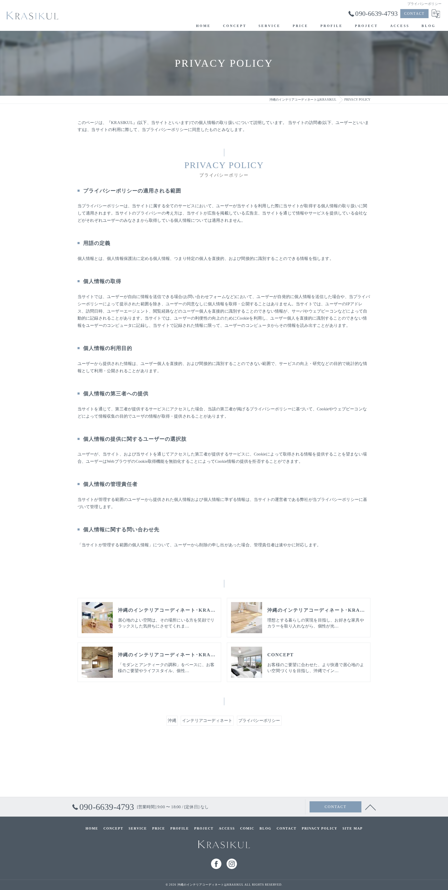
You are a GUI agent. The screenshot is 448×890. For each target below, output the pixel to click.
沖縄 (172, 720)
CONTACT (414, 14)
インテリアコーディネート (207, 720)
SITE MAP (352, 828)
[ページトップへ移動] (370, 807)
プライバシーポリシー (259, 720)
